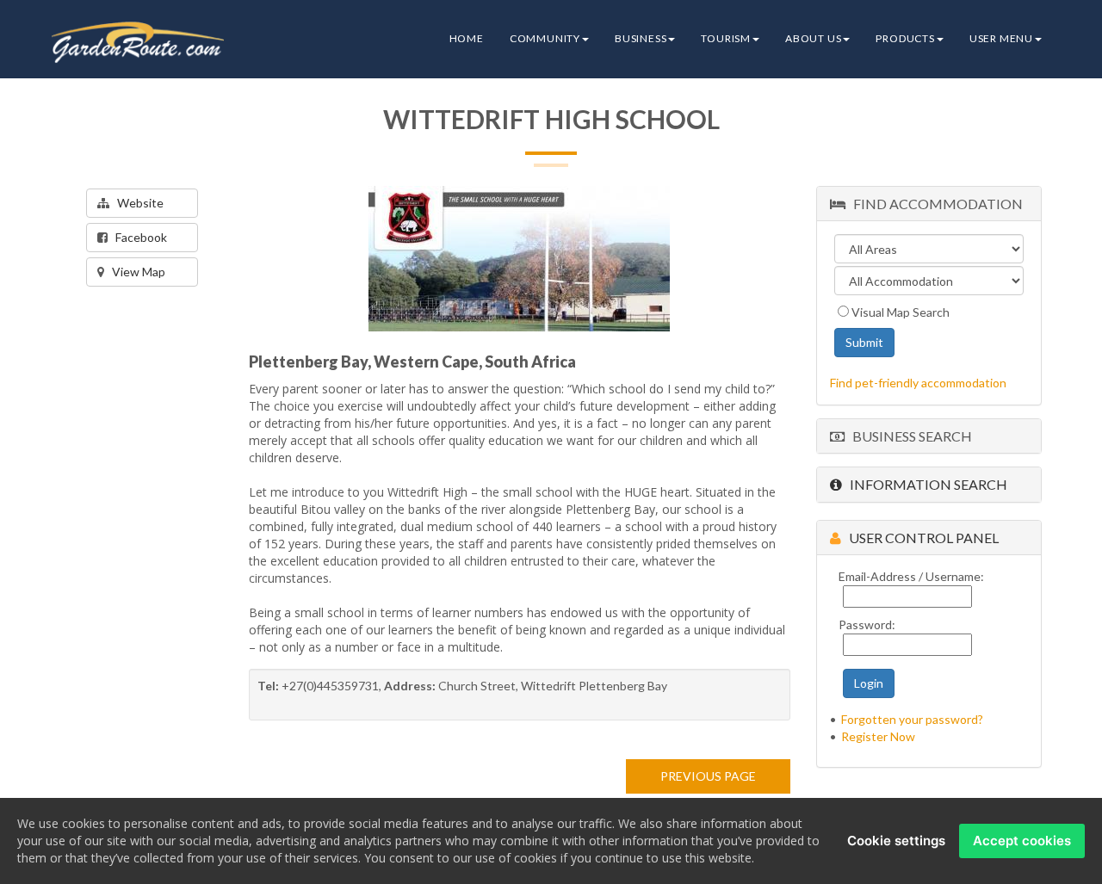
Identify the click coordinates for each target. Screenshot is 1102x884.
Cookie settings (896, 840)
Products (905, 38)
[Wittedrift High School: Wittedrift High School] (519, 258)
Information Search (924, 484)
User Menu (1001, 38)
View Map (134, 271)
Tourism (726, 38)
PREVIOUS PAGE (708, 776)
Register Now (878, 736)
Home (466, 38)
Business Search (908, 436)
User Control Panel (920, 537)
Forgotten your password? (912, 719)
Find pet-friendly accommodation (918, 382)
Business (640, 38)
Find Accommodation (934, 203)
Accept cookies (1022, 840)
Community (545, 38)
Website (136, 202)
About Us (813, 38)
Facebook (137, 237)
